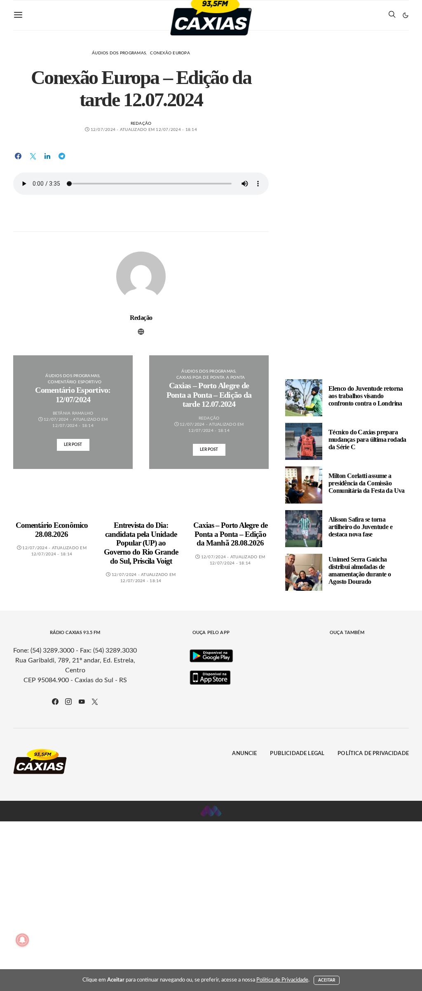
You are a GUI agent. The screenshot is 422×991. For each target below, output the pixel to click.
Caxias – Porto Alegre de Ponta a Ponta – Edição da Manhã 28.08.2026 (230, 534)
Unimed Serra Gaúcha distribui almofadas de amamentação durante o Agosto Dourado (359, 570)
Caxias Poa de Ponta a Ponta (210, 377)
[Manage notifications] (22, 940)
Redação (141, 123)
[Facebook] (55, 701)
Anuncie (244, 753)
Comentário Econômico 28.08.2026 (52, 530)
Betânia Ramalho (73, 413)
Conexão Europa (170, 53)
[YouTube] (81, 701)
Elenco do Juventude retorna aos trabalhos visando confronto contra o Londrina (365, 396)
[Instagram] (68, 701)
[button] (405, 15)
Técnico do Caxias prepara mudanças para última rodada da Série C (367, 439)
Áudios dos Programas (119, 53)
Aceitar (326, 980)
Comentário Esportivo (74, 382)
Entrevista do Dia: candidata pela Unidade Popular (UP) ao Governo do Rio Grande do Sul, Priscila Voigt (141, 543)
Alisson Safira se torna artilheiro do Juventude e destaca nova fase (360, 527)
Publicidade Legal (297, 753)
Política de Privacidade (373, 753)
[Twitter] (95, 701)
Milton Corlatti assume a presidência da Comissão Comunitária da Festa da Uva (366, 483)
